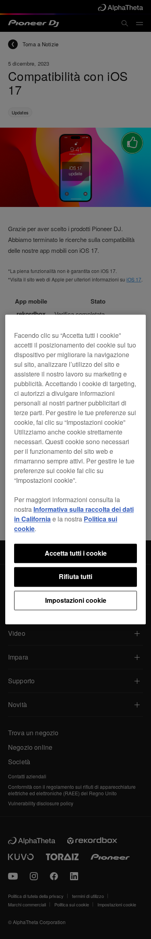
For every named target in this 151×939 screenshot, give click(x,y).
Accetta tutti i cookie (76, 553)
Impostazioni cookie (75, 600)
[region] (75, 469)
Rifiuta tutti (75, 576)
